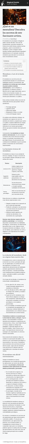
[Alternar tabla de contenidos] (23, 61)
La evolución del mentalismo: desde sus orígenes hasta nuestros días (13, 67)
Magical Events (13, 2)
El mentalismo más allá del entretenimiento (13, 70)
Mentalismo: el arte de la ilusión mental (12, 63)
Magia (6, 433)
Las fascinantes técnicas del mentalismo (13, 65)
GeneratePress (22, 441)
